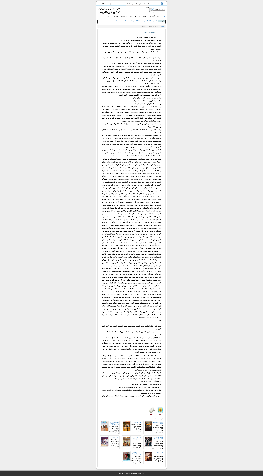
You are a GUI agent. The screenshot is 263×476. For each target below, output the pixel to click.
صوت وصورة (137, 16)
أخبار (131, 16)
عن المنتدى (159, 16)
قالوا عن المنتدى (124, 16)
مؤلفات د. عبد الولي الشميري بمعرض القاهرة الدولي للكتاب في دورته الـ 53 (137, 21)
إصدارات (144, 16)
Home (161, 26)
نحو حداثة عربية (115, 437)
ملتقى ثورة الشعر (137, 422)
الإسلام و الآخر (160, 452)
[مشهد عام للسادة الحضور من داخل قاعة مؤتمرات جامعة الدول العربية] (160, 411)
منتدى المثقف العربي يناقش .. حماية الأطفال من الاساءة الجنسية (114, 423)
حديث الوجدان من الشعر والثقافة (158, 423)
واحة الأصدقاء (109, 16)
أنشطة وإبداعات (151, 16)
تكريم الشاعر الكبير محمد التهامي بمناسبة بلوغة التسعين (136, 438)
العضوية (101, 3)
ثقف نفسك (116, 16)
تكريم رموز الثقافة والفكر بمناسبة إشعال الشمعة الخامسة (136, 453)
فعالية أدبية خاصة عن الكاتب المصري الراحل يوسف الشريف (158, 438)
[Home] (164, 16)
